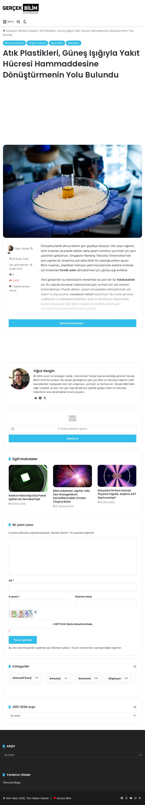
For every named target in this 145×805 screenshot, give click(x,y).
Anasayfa (11, 30)
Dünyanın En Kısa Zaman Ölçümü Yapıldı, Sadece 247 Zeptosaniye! (117, 494)
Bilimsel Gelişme (28, 30)
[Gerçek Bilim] (21, 9)
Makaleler (73, 43)
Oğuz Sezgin (22, 248)
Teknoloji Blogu (12, 782)
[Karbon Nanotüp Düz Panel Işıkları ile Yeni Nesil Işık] (28, 478)
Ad (11, 580)
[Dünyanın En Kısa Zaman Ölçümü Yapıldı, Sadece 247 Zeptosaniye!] (117, 476)
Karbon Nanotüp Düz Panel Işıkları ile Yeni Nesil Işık (27, 497)
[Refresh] (36, 611)
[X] (44, 398)
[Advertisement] (72, 112)
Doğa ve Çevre (37, 43)
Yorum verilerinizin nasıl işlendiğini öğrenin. (96, 647)
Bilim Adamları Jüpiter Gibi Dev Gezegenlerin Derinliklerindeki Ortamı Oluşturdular (71, 496)
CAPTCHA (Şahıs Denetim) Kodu (72, 624)
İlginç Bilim (57, 43)
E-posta (14, 596)
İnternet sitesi (83, 596)
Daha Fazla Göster (72, 323)
